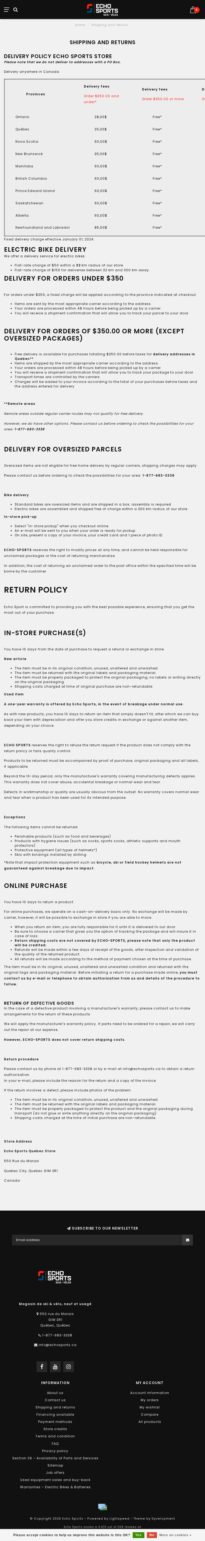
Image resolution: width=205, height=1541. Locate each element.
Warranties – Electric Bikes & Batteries (55, 1487)
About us (55, 1393)
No (151, 1535)
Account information (149, 1393)
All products (150, 1421)
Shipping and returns (55, 1407)
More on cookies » (175, 1535)
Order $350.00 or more (163, 99)
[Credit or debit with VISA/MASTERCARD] (102, 1507)
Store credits (55, 1429)
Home (80, 25)
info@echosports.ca (58, 1345)
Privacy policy (55, 1451)
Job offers (55, 1472)
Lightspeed (119, 1519)
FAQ (55, 1443)
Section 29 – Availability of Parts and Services (55, 1458)
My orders (150, 1400)
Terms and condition (55, 1436)
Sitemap (55, 1465)
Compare (150, 1414)
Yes (138, 1535)
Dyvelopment (163, 1519)
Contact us (55, 1400)
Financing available (55, 1414)
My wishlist (150, 1407)
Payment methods (55, 1421)
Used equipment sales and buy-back (55, 1480)
